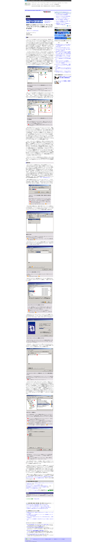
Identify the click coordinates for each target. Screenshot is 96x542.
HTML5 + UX (49, 2)
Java (63, 2)
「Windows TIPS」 (37, 498)
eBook (40, 0)
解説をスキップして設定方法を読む (33, 30)
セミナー (37, 0)
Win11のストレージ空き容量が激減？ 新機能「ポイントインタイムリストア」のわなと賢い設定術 (63, 65)
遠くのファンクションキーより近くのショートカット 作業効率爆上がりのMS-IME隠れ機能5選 (63, 58)
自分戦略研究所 (56, 4)
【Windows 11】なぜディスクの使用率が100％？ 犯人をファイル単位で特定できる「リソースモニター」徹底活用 (63, 61)
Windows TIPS (38, 10)
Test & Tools (51, 4)
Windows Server (34, 2)
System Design (46, 4)
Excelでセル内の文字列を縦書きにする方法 (63, 47)
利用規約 (46, 539)
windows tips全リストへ (48, 21)
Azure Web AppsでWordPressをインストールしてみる (35, 534)
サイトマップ (59, 539)
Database (66, 2)
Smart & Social (54, 2)
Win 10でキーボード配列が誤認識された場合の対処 (35, 530)
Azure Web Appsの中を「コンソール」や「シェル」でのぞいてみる (38, 524)
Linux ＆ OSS (34, 4)
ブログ (43, 0)
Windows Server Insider (31, 10)
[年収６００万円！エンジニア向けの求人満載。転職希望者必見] (57, 77)
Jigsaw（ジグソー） (37, 490)
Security (42, 4)
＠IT (26, 10)
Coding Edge (59, 2)
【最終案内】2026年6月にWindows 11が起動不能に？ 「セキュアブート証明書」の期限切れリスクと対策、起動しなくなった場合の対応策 (63, 52)
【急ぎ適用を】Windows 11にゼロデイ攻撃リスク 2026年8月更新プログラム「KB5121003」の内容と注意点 (63, 45)
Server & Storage (43, 2)
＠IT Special (33, 0)
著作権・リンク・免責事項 (53, 539)
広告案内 (63, 539)
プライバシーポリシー (41, 539)
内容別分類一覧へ (47, 22)
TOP (25, 0)
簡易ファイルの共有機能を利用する (33, 488)
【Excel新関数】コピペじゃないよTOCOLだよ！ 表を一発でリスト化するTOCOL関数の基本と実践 (64, 68)
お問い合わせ (35, 539)
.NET (38, 2)
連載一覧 (29, 0)
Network (38, 4)
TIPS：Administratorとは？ (45, 177)
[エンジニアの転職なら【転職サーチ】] (57, 82)
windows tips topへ (47, 20)
